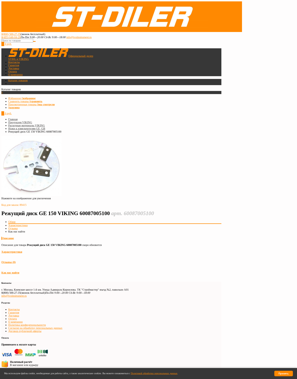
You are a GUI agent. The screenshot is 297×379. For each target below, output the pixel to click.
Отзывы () (8, 262)
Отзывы (13, 228)
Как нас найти (10, 272)
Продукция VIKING (20, 122)
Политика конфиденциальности (27, 324)
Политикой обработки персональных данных (154, 373)
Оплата (12, 71)
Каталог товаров (18, 80)
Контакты (14, 62)
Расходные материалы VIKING (26, 125)
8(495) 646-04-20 (11, 37)
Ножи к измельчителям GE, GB (26, 128)
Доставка (13, 68)
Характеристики (18, 225)
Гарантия (13, 65)
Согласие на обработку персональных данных (35, 328)
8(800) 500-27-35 (11, 34)
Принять (283, 373)
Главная (13, 119)
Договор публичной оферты (24, 331)
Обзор (11, 221)
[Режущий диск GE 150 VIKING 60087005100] (31, 195)
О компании (15, 74)
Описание (8, 238)
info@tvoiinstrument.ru (79, 37)
